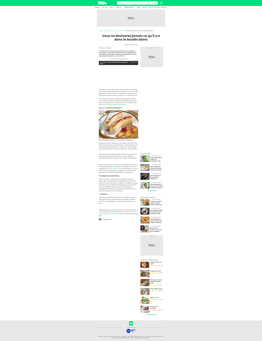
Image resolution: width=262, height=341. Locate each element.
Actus (111, 7)
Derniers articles (151, 190)
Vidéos (138, 7)
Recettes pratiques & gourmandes (158, 7)
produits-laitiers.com (113, 168)
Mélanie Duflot (107, 219)
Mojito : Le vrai (154, 297)
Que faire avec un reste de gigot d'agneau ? (155, 177)
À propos (100, 336)
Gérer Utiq (147, 337)
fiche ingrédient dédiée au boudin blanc (114, 104)
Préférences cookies (139, 337)
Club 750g (144, 7)
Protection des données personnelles (120, 337)
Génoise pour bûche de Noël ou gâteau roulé (156, 281)
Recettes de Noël (151, 314)
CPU (146, 336)
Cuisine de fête (121, 30)
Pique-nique (105, 7)
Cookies (132, 337)
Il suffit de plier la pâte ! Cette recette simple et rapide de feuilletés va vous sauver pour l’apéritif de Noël (156, 220)
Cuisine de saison (128, 7)
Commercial (124, 336)
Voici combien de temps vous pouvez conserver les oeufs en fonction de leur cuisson (156, 168)
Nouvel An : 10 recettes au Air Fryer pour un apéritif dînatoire (156, 229)
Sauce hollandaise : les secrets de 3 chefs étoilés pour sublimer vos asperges (156, 186)
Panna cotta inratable (154, 307)
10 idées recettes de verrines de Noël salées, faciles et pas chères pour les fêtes (156, 203)
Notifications (117, 336)
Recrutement (131, 336)
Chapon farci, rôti (155, 271)
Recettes (118, 7)
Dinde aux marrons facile (155, 263)
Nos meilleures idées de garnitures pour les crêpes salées (156, 211)
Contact (105, 336)
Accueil (100, 30)
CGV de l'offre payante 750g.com (155, 336)
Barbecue (97, 7)
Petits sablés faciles (156, 289)
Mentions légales (138, 336)
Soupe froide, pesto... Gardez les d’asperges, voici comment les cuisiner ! (156, 159)
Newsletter (110, 336)
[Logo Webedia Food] (131, 331)
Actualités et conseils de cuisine (110, 30)
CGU (144, 336)
